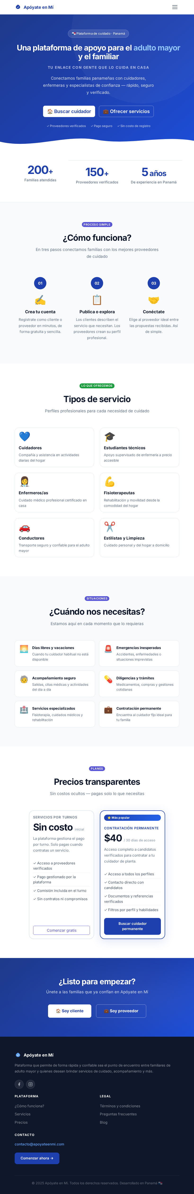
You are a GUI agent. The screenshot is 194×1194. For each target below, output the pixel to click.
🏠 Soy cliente (70, 1010)
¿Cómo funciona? (29, 1106)
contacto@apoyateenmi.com (39, 1144)
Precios (21, 1122)
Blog (103, 1122)
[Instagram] (30, 1084)
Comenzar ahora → (37, 1158)
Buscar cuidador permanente (133, 926)
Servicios (23, 1114)
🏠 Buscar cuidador (69, 111)
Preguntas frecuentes (118, 1114)
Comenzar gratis (61, 930)
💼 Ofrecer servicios (126, 111)
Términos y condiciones (120, 1106)
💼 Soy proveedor (121, 1010)
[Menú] (174, 7)
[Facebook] (19, 1084)
